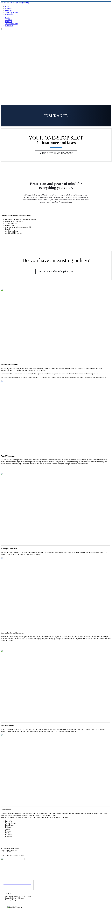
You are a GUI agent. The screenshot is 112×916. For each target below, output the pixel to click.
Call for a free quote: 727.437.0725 (56, 152)
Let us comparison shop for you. (56, 271)
